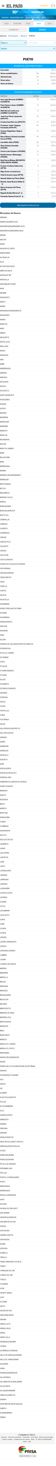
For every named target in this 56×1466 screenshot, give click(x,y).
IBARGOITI (4, 791)
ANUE (2, 289)
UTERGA (3, 1346)
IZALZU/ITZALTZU (6, 840)
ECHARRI (3, 613)
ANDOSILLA (4, 280)
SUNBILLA (4, 1253)
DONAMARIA (4, 604)
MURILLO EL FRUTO (7, 1048)
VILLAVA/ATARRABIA (7, 1391)
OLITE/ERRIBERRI (6, 1106)
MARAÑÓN (4, 973)
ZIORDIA (3, 1400)
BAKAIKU (3, 413)
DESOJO (3, 595)
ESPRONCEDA (5, 648)
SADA (2, 1200)
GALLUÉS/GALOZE (6, 733)
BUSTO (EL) (4, 515)
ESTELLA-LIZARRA (7, 653)
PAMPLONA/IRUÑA (7, 1155)
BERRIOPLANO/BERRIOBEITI (10, 475)
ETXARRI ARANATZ (7, 671)
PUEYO (2, 1182)
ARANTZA (3, 324)
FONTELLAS (4, 711)
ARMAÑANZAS (5, 369)
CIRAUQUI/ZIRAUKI (7, 573)
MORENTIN (4, 1026)
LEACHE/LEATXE (6, 893)
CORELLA (3, 586)
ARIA (2, 360)
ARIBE (2, 364)
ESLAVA (3, 640)
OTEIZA (2, 1151)
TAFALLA (3, 1257)
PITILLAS (3, 1173)
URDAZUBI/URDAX (7, 1315)
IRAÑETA (3, 808)
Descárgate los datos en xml (28, 205)
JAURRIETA (4, 844)
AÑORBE (3, 293)
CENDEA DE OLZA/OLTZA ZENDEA (12, 564)
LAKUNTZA (4, 857)
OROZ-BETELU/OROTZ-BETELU (11, 1142)
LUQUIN (3, 960)
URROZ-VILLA (5, 1337)
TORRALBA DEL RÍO (7, 1271)
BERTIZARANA (5, 484)
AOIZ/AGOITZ (5, 297)
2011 (50, 23)
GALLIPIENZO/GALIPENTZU (10, 728)
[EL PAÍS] (14, 6)
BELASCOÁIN (5, 457)
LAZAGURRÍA (5, 888)
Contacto (4, 1437)
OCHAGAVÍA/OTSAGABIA (9, 1075)
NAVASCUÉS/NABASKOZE (9, 1057)
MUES (2, 1031)
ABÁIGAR (3, 217)
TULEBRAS (4, 1284)
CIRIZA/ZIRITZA (5, 577)
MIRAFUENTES (5, 1008)
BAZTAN (3, 444)
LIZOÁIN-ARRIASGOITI (8, 942)
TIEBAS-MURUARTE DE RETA (10, 1262)
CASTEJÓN (4, 555)
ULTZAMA (3, 1302)
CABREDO (3, 524)
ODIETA (3, 1084)
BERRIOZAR (4, 480)
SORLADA (3, 1248)
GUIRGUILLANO (5, 777)
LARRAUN (3, 884)
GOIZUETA (3, 760)
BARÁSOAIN (4, 422)
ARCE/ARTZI (4, 337)
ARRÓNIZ (3, 373)
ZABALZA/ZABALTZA (7, 1395)
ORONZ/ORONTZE (7, 1137)
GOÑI (2, 764)
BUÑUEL (3, 502)
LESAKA (3, 928)
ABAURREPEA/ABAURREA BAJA (11, 231)
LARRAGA (3, 875)
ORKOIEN (3, 1133)
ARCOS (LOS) (5, 342)
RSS (29, 1441)
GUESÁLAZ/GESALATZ (8, 773)
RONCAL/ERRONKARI (8, 1195)
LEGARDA (3, 897)
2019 (6, 23)
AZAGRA (3, 404)
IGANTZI (3, 795)
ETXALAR (3, 666)
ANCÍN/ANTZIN (5, 275)
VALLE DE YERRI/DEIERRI (9, 1360)
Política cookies (7, 1439)
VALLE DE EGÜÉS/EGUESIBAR (11, 1355)
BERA (2, 462)
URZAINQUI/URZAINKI (8, 1342)
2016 (28, 23)
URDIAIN (3, 1320)
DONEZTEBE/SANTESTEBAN (10, 608)
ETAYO (2, 662)
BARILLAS (3, 435)
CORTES (3, 591)
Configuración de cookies (22, 1439)
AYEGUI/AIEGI (5, 400)
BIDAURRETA (5, 493)
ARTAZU (3, 386)
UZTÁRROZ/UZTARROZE (9, 1351)
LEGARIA (3, 902)
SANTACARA (4, 1231)
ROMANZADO (5, 1191)
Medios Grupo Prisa (27, 1456)
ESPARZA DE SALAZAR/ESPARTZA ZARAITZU (16, 644)
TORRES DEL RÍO (6, 1275)
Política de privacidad (46, 1437)
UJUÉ (2, 1297)
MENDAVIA (4, 986)
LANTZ (2, 866)
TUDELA (3, 1280)
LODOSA (3, 946)
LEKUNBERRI (5, 911)
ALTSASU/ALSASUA (7, 266)
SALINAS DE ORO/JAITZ (9, 1208)
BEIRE (2, 453)
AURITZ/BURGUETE (7, 395)
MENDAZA (4, 991)
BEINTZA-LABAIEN (7, 448)
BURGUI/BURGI (5, 506)
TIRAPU (3, 1266)
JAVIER (2, 848)
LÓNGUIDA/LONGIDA (7, 951)
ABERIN (3, 235)
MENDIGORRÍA (5, 995)
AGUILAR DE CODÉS (7, 249)
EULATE (3, 680)
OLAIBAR (3, 1093)
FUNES (2, 715)
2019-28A (17, 23)
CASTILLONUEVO (6, 560)
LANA (2, 862)
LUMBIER (3, 955)
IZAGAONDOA (5, 831)
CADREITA (4, 528)
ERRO (2, 635)
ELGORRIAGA (5, 617)
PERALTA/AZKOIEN (7, 1160)
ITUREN (3, 822)
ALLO (2, 262)
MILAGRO (3, 1004)
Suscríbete (44, 6)
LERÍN (2, 924)
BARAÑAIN (4, 417)
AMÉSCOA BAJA (6, 271)
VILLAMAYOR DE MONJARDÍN (11, 1382)
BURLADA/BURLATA (7, 511)
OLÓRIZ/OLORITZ (6, 1115)
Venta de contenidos (14, 1437)
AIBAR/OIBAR (5, 253)
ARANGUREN (5, 315)
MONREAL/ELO (5, 1017)
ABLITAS (3, 240)
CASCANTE (4, 546)
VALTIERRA (4, 1364)
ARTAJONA (4, 382)
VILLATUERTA (5, 1386)
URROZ (2, 1333)
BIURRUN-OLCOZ (6, 497)
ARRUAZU (3, 377)
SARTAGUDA (4, 1240)
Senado (42, 30)
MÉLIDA (3, 982)
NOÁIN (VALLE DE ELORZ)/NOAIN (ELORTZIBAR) (17, 1066)
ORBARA (3, 1124)
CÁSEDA (3, 551)
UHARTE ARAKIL (6, 1293)
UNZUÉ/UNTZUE (6, 1311)
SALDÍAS (3, 1204)
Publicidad (26, 1437)
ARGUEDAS (4, 355)
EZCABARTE (4, 684)
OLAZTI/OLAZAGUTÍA (8, 1097)
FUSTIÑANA (4, 720)
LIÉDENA (3, 937)
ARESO (2, 351)
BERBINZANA (5, 466)
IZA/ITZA (3, 835)
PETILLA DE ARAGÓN (8, 1164)
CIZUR (2, 582)
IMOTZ (2, 804)
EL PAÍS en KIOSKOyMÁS (44, 1439)
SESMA (2, 1244)
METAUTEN (4, 1000)
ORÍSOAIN (3, 1128)
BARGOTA (3, 431)
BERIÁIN (3, 471)
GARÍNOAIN (4, 746)
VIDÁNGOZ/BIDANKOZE (8, 1373)
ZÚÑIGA (3, 1417)
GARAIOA (3, 737)
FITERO (2, 706)
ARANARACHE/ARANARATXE (10, 311)
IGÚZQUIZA (4, 800)
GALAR (2, 724)
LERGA (2, 920)
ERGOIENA (4, 631)
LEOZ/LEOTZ (5, 915)
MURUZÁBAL (4, 1053)
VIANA (2, 1368)
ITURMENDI (4, 826)
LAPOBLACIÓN (5, 871)
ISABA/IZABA (5, 817)
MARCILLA (4, 977)
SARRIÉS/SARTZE (6, 1235)
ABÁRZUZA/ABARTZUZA (9, 222)
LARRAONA (4, 880)
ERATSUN (3, 626)
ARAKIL (2, 306)
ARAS (2, 329)
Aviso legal (34, 1437)
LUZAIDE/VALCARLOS (8, 964)
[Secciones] (3, 6)
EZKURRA (3, 693)
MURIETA (3, 1040)
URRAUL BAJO (5, 1328)
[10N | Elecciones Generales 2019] (28, 12)
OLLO (2, 1111)
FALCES (3, 702)
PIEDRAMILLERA (6, 1168)
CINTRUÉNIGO (5, 568)
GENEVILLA (4, 755)
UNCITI (2, 1306)
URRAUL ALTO (5, 1324)
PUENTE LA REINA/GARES (9, 1177)
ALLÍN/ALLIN (4, 257)
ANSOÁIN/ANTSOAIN (8, 284)
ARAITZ (2, 302)
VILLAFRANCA (5, 1377)
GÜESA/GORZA (5, 768)
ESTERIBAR (4, 657)
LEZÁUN (3, 933)
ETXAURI (3, 675)
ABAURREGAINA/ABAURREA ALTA (12, 226)
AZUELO (3, 409)
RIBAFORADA (5, 1186)
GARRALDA (4, 751)
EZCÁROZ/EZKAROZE (8, 688)
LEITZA (2, 906)
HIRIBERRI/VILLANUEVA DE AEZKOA (13, 782)
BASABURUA (4, 440)
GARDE (2, 742)
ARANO (2, 320)
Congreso (13, 30)
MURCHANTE (5, 1035)
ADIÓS (2, 244)
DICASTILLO (4, 600)
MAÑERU (3, 968)
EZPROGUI (4, 697)
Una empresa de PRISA (27, 1449)
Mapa (44, 18)
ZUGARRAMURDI (6, 1413)
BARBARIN (4, 426)
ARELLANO (4, 346)
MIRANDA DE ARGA (7, 1013)
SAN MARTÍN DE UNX (8, 1222)
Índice (25, 1441)
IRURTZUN (4, 813)
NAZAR (2, 1062)
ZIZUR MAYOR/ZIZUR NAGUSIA (11, 1404)
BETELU (3, 488)
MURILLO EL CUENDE (7, 1044)
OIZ (1, 1088)
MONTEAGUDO (5, 1022)
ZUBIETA (3, 1408)
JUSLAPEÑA (4, 853)
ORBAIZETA (4, 1120)
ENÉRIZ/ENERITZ (6, 622)
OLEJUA (3, 1102)
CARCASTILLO (5, 542)
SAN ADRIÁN (5, 1213)
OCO (1, 1080)
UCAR (2, 1288)
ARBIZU (2, 333)
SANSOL (3, 1226)
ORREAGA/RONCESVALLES (10, 1146)
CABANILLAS (5, 520)
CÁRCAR (3, 537)
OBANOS (3, 1071)
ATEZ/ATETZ (4, 391)
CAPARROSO (5, 533)
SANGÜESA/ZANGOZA (8, 1217)
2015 (39, 23)
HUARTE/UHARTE (6, 786)
